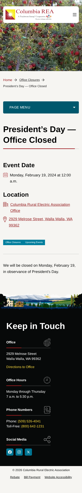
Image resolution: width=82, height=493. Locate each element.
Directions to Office (20, 367)
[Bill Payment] (32, 477)
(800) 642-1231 (32, 426)
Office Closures (29, 80)
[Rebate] (15, 477)
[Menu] (75, 15)
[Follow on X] (28, 452)
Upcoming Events (34, 242)
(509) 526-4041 (29, 421)
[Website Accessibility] (58, 477)
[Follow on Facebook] (9, 452)
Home (7, 80)
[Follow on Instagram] (19, 452)
